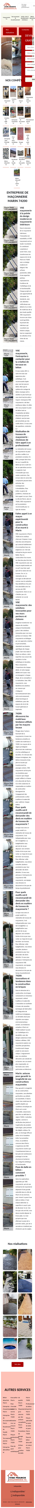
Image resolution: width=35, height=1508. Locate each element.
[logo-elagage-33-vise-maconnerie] (10, 6)
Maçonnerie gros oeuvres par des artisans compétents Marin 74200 (21, 1418)
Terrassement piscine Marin (6, 1441)
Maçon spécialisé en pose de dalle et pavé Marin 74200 (29, 1426)
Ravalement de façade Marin (6, 1431)
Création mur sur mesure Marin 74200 (13, 1426)
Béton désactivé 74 (32, 18)
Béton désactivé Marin (6, 1400)
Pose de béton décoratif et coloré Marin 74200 (29, 1444)
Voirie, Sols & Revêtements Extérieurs (25, 18)
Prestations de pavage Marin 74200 (21, 1436)
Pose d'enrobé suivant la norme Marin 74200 (14, 1410)
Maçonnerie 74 (6, 18)
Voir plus (17, 1364)
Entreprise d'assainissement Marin (6, 1409)
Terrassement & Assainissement (15, 18)
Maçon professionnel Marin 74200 (14, 1439)
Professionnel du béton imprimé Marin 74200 (29, 1409)
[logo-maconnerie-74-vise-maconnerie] (17, 1476)
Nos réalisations (10, 31)
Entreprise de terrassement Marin (6, 1419)
